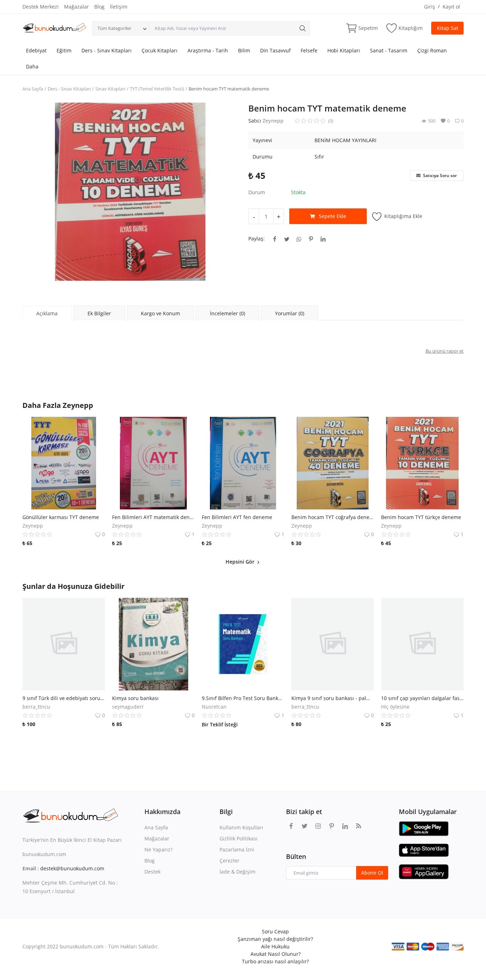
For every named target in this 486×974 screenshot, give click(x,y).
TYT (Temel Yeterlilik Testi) (157, 89)
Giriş (429, 6)
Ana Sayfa (32, 89)
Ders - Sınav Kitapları (106, 50)
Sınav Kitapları (110, 89)
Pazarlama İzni (237, 849)
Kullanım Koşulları (241, 827)
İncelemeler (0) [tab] (227, 313)
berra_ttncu (36, 706)
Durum (256, 192)
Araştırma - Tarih (207, 50)
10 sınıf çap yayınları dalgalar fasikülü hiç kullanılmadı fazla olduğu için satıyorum (422, 698)
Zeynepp (273, 120)
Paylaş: (256, 238)
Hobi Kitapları (343, 50)
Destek (152, 871)
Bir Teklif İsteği (220, 724)
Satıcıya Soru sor (439, 175)
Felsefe (309, 50)
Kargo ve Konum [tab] (160, 313)
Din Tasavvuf (275, 50)
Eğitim (64, 50)
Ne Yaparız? (158, 849)
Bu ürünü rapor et (445, 351)
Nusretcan (214, 706)
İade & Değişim (237, 871)
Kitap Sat (447, 28)
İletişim (118, 6)
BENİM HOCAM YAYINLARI (345, 140)
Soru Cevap (275, 931)
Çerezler (229, 860)
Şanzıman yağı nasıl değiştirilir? (275, 939)
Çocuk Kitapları (160, 50)
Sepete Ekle (332, 216)
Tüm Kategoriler (114, 28)
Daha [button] (32, 66)
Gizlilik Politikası (239, 838)
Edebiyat (36, 50)
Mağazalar (76, 6)
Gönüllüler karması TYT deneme (60, 517)
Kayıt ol (451, 6)
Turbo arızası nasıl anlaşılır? (275, 961)
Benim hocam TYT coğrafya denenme (332, 517)
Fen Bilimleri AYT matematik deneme (153, 517)
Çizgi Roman (432, 50)
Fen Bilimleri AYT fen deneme (237, 517)
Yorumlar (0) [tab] (289, 313)
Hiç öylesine (395, 706)
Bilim (244, 50)
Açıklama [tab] (47, 313)
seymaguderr (128, 706)
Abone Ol (372, 872)
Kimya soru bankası (135, 698)
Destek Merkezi (40, 6)
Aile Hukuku (275, 946)
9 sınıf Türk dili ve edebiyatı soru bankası (63, 698)
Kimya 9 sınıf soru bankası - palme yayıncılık (332, 698)
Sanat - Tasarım (388, 50)
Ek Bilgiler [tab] (99, 313)
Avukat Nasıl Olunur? (275, 953)
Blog (99, 6)
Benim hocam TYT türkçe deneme (421, 517)
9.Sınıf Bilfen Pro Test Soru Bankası (243, 698)
